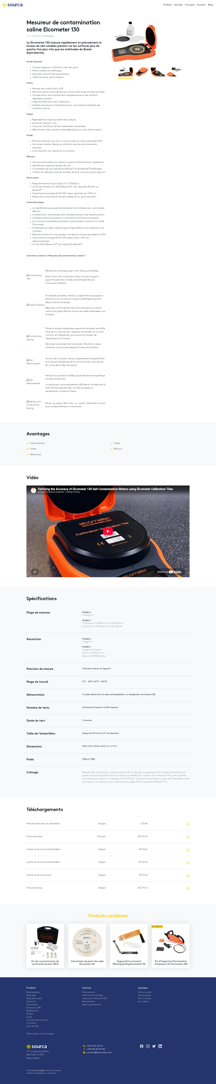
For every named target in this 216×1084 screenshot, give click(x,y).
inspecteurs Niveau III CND (94, 998)
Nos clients (143, 1002)
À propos (190, 5)
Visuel (29, 1017)
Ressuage (31, 995)
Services (178, 5)
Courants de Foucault (36, 1020)
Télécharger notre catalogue (40, 1034)
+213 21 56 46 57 (93, 1046)
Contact (201, 5)
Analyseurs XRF (33, 1008)
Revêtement (32, 1011)
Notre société (144, 992)
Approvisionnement (91, 1005)
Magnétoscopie (34, 998)
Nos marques (144, 998)
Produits (167, 5)
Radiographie (33, 992)
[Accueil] (12, 5)
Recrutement (88, 1002)
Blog (210, 5)
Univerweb (51, 1073)
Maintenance (88, 992)
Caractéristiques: (35, 202)
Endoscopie (32, 1005)
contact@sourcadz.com (97, 1053)
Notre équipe (144, 995)
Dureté (29, 1014)
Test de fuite (32, 1026)
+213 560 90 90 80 (95, 1049)
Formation (31, 1023)
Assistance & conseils (92, 995)
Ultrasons (31, 1002)
